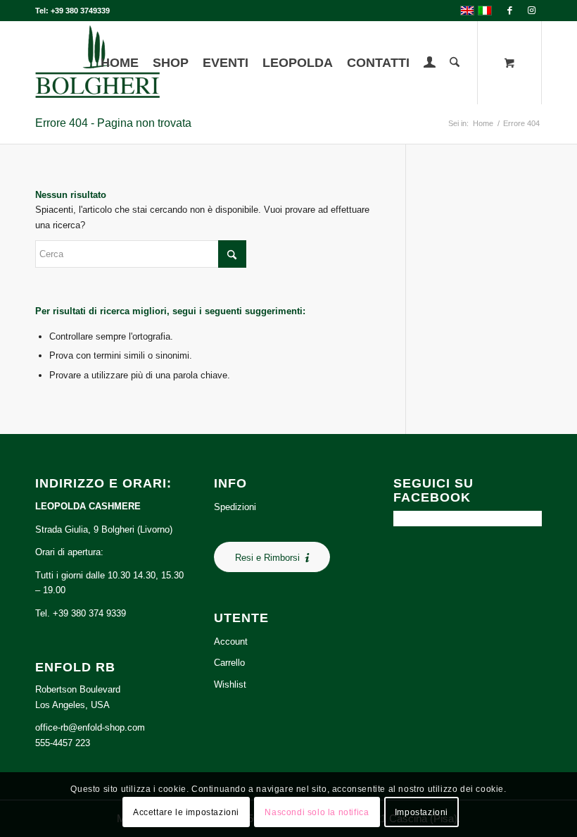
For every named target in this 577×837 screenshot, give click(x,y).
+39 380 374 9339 (89, 613)
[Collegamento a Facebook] (510, 10)
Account (231, 641)
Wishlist (230, 684)
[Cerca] (455, 62)
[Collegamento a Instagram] (531, 10)
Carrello (229, 662)
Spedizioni (235, 507)
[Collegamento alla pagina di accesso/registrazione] (430, 64)
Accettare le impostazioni (186, 812)
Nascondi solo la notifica (317, 812)
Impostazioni (421, 812)
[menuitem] (120, 62)
